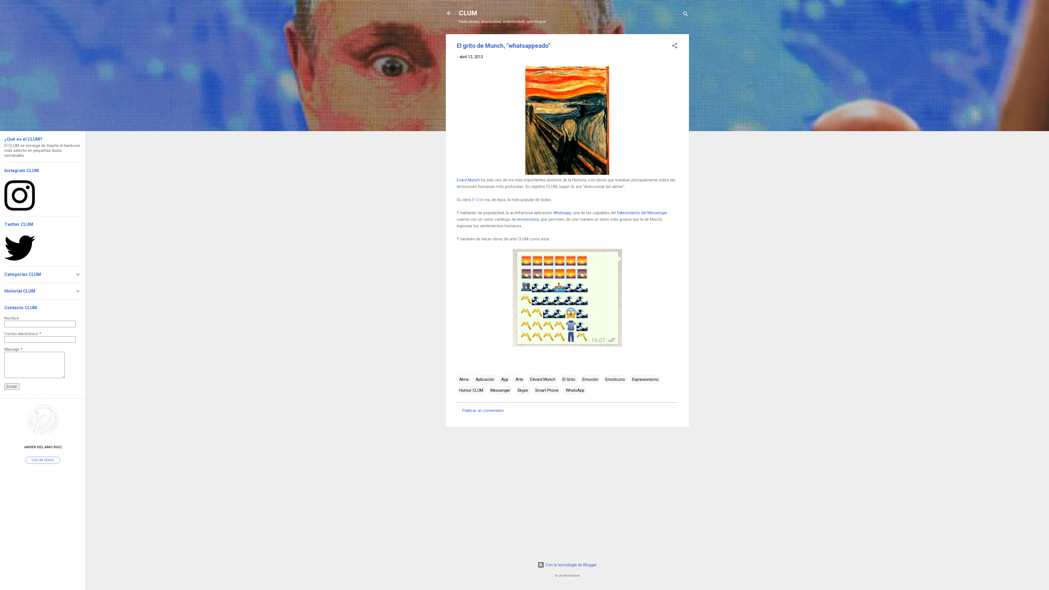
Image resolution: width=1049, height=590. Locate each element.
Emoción (590, 379)
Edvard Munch (542, 379)
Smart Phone (547, 390)
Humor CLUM (471, 390)
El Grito (478, 199)
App (504, 379)
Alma (463, 379)
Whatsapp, (562, 212)
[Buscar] (685, 15)
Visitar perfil (42, 460)
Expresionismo (645, 379)
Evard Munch (468, 180)
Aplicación (485, 379)
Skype (522, 390)
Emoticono (615, 379)
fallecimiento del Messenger (642, 212)
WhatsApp (575, 390)
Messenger (500, 390)
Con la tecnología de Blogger (570, 564)
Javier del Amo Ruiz (42, 447)
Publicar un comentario (483, 410)
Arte (519, 379)
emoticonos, (528, 219)
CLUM (468, 13)
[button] (674, 46)
